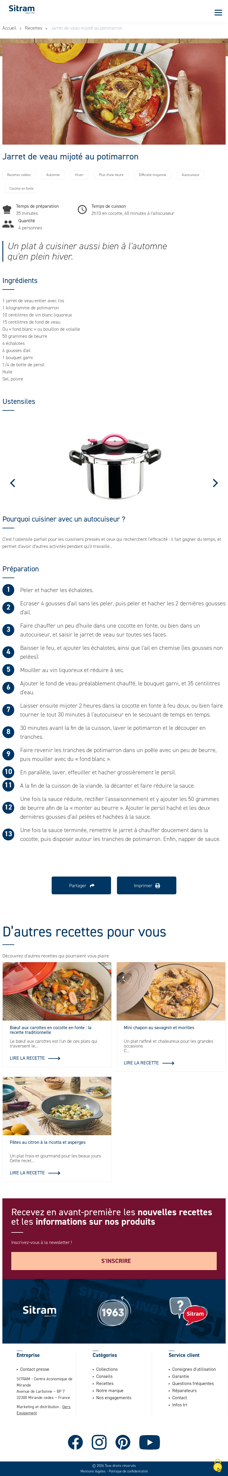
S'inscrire (116, 1261)
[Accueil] (22, 8)
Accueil (9, 28)
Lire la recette (27, 1058)
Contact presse (34, 1369)
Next (214, 483)
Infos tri (179, 1405)
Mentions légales (93, 1471)
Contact (179, 1397)
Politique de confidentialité (128, 1471)
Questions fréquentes (193, 1383)
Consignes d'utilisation (194, 1369)
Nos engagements (113, 1397)
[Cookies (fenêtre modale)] (217, 1466)
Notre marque (110, 1390)
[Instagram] (99, 1442)
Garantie (180, 1376)
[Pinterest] (123, 1442)
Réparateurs (184, 1390)
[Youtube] (149, 1442)
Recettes (33, 28)
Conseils (104, 1376)
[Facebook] (75, 1442)
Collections (107, 1369)
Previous (14, 483)
